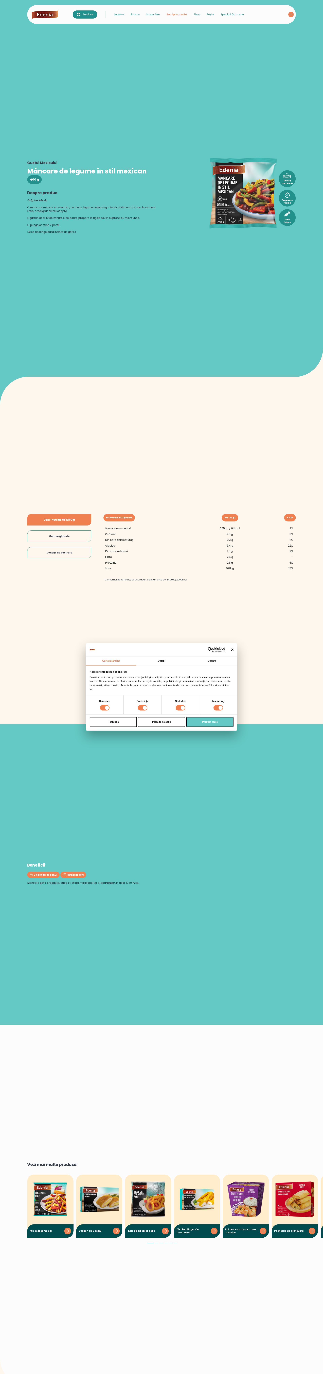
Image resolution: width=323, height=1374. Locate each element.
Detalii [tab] (161, 660)
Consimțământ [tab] (111, 660)
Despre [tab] (212, 660)
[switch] (142, 708)
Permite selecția (161, 721)
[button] (150, 1244)
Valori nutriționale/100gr (59, 519)
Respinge (113, 721)
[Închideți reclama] (232, 650)
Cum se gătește (59, 536)
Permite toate (210, 721)
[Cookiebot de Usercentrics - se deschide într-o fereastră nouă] (210, 649)
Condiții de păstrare (59, 552)
